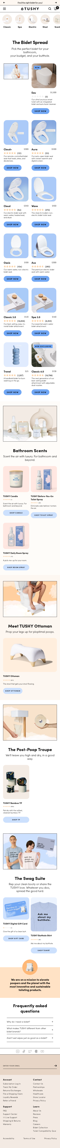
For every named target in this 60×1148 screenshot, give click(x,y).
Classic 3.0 (10, 317)
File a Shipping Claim (13, 1093)
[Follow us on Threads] (36, 1051)
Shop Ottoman (12, 691)
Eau (34, 92)
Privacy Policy (39, 1100)
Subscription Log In (12, 1083)
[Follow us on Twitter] (30, 1051)
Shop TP (16, 820)
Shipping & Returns (12, 1120)
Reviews (36, 1114)
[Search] (49, 8)
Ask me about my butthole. (42, 943)
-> (54, 1066)
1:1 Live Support (10, 1117)
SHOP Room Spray (16, 567)
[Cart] (55, 8)
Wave (35, 206)
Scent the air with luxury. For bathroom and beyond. (15, 504)
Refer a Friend (9, 1100)
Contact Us (38, 1083)
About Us (37, 1110)
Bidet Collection (40, 1127)
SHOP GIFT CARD (16, 938)
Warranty (7, 1124)
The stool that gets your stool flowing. (18, 683)
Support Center (10, 1114)
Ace (34, 262)
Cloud (7, 206)
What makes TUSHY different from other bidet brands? (26, 1030)
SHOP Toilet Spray (43, 515)
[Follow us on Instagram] (17, 1051)
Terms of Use (29, 1138)
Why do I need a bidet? (18, 1021)
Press (35, 1117)
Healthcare (38, 1093)
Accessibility (8, 1138)
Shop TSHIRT (44, 950)
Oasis (7, 262)
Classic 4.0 (38, 371)
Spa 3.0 (36, 317)
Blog (35, 1120)
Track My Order (10, 1087)
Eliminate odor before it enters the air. (43, 506)
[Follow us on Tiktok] (23, 1051)
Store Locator (39, 1097)
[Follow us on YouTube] (42, 1051)
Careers (36, 1124)
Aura (34, 149)
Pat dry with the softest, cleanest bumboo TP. (13, 811)
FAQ (5, 1110)
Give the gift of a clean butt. (14, 931)
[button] (12, 9)
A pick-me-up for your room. (15, 560)
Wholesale (38, 1090)
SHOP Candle (16, 513)
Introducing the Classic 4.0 (30, 2)
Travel (7, 371)
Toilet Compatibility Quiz (44, 1130)
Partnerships (38, 1087)
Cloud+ (8, 149)
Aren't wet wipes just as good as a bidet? (27, 1037)
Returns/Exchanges (12, 1090)
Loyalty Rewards (10, 1097)
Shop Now (40, 111)
